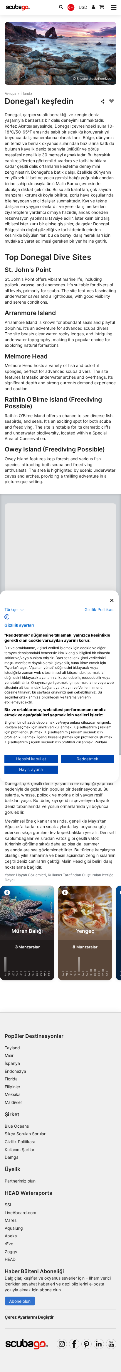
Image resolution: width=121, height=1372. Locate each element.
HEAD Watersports (28, 1193)
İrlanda (26, 93)
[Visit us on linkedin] (99, 1344)
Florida (11, 1078)
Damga (12, 1157)
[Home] (18, 7)
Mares (10, 1220)
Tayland (12, 1047)
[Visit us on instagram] (62, 1344)
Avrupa (10, 93)
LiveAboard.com (20, 1212)
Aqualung (14, 1228)
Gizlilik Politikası (20, 1141)
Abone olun (20, 1301)
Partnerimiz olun (20, 1180)
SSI (8, 1204)
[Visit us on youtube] (111, 1344)
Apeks (11, 1235)
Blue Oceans (17, 1126)
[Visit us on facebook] (74, 1344)
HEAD (10, 1259)
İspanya (12, 1063)
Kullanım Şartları (20, 1149)
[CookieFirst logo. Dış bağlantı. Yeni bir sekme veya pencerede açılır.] (6, 617)
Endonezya (15, 1071)
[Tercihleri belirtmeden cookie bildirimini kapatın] (112, 600)
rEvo (9, 1243)
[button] (14, 609)
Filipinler (12, 1086)
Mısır (9, 1055)
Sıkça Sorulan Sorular (25, 1133)
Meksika (13, 1094)
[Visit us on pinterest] (86, 1344)
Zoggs (11, 1251)
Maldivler (13, 1102)
